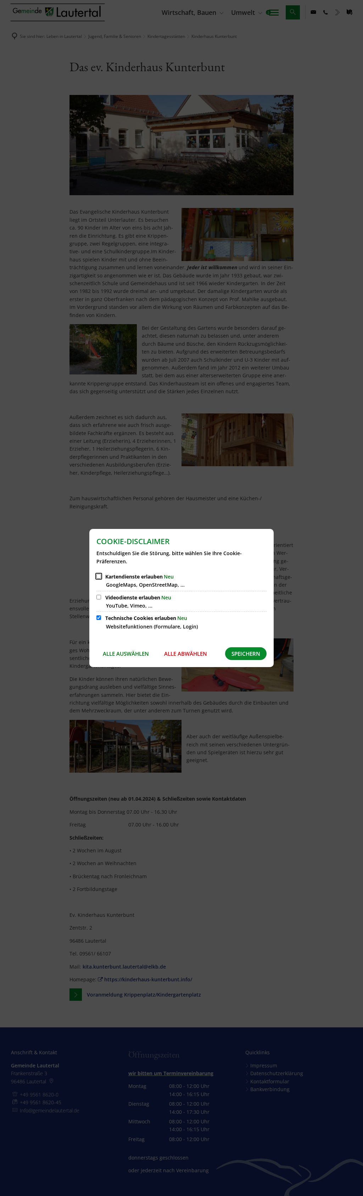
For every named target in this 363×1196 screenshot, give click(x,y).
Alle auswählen (126, 653)
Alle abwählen (185, 653)
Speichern (245, 653)
